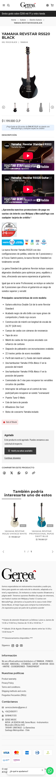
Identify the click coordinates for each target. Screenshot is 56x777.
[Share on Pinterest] (26, 473)
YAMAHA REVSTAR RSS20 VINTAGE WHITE (14, 532)
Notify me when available (21, 451)
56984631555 (11, 715)
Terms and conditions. (11, 687)
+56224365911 (11, 711)
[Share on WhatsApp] (19, 473)
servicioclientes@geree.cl (16, 707)
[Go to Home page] (28, 5)
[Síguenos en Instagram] (12, 645)
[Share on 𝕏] (11, 473)
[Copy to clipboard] (33, 473)
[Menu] (4, 5)
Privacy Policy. (8, 683)
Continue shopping (12, 458)
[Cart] (52, 5)
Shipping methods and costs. (14, 691)
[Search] (8, 5)
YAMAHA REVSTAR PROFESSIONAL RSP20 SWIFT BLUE (41, 533)
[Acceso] (48, 5)
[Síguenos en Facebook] (17, 645)
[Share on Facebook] (4, 473)
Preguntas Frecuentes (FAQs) (14, 695)
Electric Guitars (36, 20)
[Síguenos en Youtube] (21, 645)
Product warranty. (9, 679)
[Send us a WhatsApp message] (50, 771)
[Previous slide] (4, 107)
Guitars (23, 20)
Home (13, 20)
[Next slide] (52, 107)
